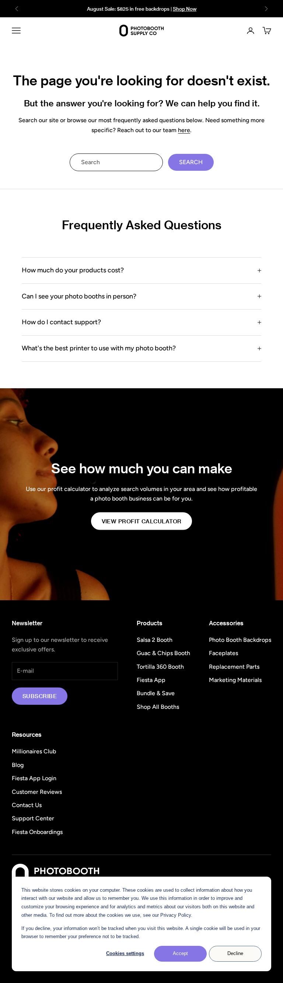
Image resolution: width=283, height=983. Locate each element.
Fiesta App (151, 679)
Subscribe (39, 696)
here (184, 130)
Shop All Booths (158, 706)
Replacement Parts (234, 666)
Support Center (33, 818)
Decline (235, 953)
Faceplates (223, 653)
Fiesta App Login (34, 778)
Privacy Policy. (176, 915)
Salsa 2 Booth (154, 639)
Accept (180, 953)
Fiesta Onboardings (37, 831)
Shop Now (184, 8)
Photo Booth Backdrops (240, 639)
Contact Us (27, 805)
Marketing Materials (235, 679)
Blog (18, 764)
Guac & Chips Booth (163, 653)
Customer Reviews (37, 791)
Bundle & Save (156, 693)
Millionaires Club (34, 751)
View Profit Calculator (142, 521)
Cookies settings (125, 953)
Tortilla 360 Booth (160, 666)
